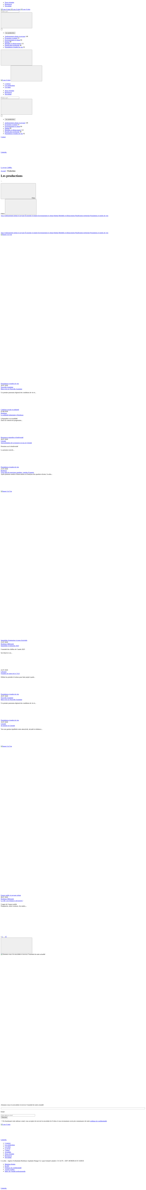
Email (2, 1112)
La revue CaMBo (6, 167)
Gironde (3, 441)
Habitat (7, 42)
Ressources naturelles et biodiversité (12, 437)
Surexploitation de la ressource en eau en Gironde (16, 443)
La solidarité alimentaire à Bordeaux (12, 415)
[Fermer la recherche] (16, 20)
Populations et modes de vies (14, 47)
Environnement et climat (12, 40)
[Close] (16, 945)
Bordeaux (4, 413)
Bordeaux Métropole (7, 644)
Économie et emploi (11, 38)
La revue (7, 1148)
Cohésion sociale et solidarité (10, 409)
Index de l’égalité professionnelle (15, 1171)
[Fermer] (20, 207)
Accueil (3, 171)
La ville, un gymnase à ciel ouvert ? (12, 901)
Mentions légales (10, 1164)
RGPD (7, 1166)
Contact (3, 137)
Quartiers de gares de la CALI (10, 673)
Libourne (4, 672)
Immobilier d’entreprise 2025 (10, 646)
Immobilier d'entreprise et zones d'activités (14, 640)
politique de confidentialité (98, 1121)
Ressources (8, 4)
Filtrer (33, 198)
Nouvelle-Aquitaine (7, 387)
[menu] (16, 57)
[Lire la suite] (16, 408)
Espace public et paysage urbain (11, 895)
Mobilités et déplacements (13, 43)
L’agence (8, 84)
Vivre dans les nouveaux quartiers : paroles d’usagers (17, 472)
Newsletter (8, 6)
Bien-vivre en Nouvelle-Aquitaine (11, 389)
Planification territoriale (12, 45)
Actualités (8, 1152)
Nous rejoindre (9, 2)
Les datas (8, 87)
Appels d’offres (10, 1169)
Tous (2, 216)
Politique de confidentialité (13, 1168)
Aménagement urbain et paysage (15, 36)
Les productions (10, 33)
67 (6, 937)
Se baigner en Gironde (8, 725)
